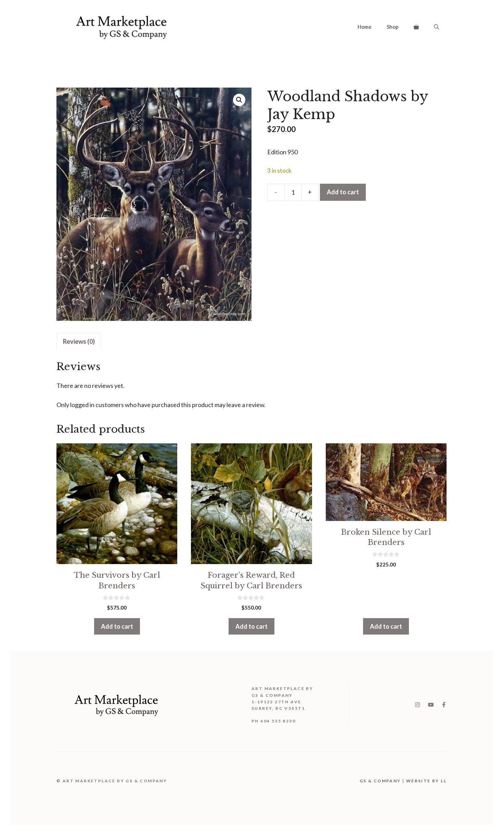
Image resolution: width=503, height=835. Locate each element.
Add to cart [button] (117, 626)
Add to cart (343, 192)
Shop (393, 27)
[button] (239, 100)
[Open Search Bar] (436, 26)
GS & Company (380, 780)
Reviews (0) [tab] (79, 341)
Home (365, 27)
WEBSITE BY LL (426, 780)
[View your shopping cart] (416, 26)
